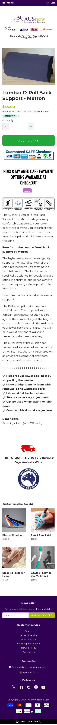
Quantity (8, 120)
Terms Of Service (28, 635)
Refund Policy (28, 647)
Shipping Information (28, 643)
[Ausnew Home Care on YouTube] (43, 688)
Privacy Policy (28, 639)
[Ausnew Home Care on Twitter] (14, 688)
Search (28, 631)
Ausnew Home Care (39, 699)
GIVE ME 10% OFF (41, 615)
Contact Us (29, 652)
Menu (10, 2)
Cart (52, 2)
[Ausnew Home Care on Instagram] (36, 688)
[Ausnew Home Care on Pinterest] (28, 688)
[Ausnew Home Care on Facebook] (21, 688)
